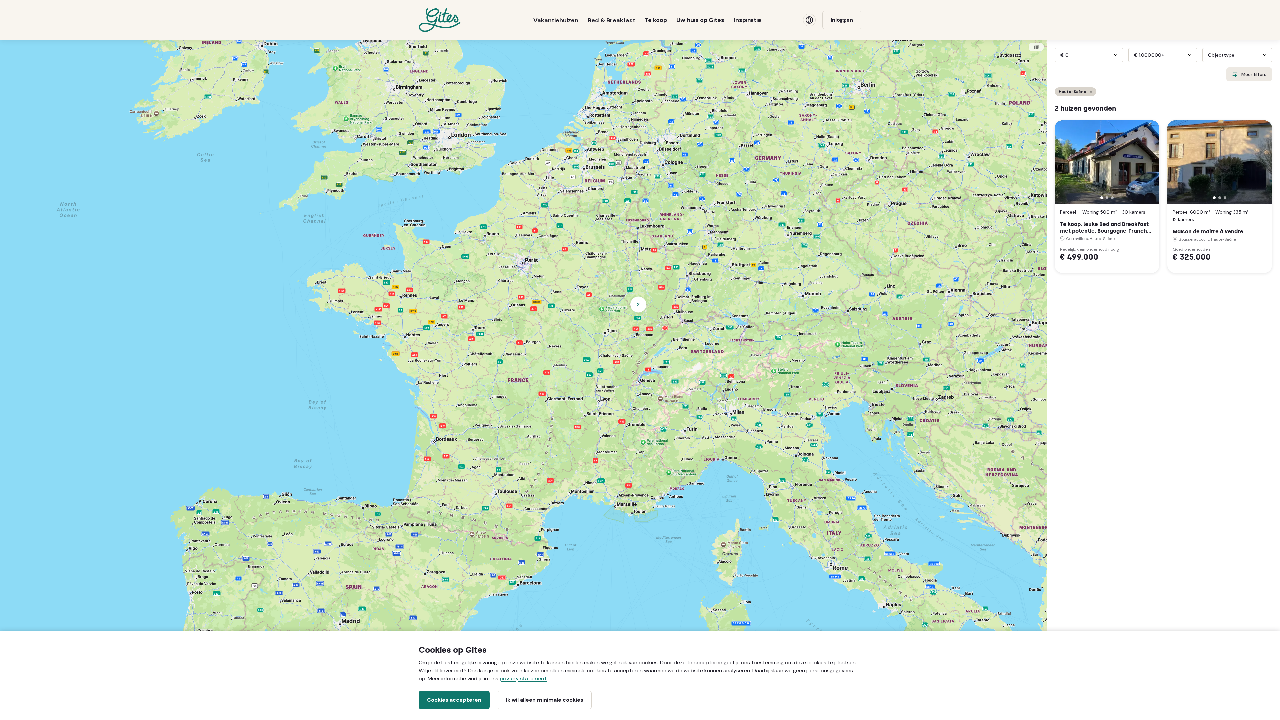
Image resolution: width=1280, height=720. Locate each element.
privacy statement (523, 678)
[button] (1101, 197)
